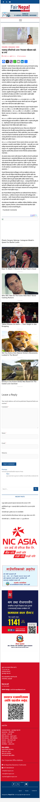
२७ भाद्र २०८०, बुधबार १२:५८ (9, 56)
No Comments (22, 56)
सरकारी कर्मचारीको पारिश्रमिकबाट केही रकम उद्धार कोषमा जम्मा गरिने (18, 515)
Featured (5, 46)
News (17, 46)
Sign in (20, 790)
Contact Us (34, 790)
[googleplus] (22, 782)
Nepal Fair (11, 794)
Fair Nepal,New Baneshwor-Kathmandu (14, 765)
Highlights (11, 46)
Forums (26, 790)
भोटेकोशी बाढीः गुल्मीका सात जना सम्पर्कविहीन (12, 512)
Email (4, 443)
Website (4, 453)
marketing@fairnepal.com (9, 776)
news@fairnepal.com (8, 773)
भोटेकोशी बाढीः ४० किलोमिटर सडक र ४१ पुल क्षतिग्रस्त (15, 519)
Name (4, 433)
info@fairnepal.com (7, 770)
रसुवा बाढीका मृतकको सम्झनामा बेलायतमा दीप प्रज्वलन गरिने (16, 503)
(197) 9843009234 (8, 768)
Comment (5, 407)
